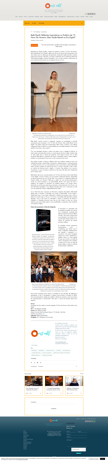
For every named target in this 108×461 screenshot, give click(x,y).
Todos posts (27, 23)
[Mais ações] (76, 32)
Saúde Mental (41, 350)
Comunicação (26, 434)
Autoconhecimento (66, 350)
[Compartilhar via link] (40, 362)
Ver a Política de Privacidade (22, 459)
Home (24, 430)
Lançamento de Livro (50, 350)
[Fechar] (106, 459)
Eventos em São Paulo (47, 352)
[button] (81, 23)
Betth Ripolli (34, 350)
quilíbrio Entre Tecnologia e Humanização (61, 352)
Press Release (41, 23)
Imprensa (25, 443)
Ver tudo (81, 373)
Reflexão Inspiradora (36, 355)
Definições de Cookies (94, 459)
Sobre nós (25, 431)
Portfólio (25, 439)
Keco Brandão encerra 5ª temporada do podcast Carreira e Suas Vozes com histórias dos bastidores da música (33, 388)
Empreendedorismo (27, 441)
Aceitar (102, 459)
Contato (24, 447)
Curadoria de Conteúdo (28, 438)
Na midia (34, 23)
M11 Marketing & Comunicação (57, 456)
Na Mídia (25, 445)
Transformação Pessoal (36, 352)
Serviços (25, 432)
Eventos (25, 436)
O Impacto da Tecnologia (47, 355)
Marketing (25, 435)
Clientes (25, 446)
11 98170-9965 (50, 434)
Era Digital (58, 350)
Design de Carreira (27, 442)
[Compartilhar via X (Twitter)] (34, 362)
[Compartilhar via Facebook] (31, 362)
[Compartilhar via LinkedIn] (37, 362)
